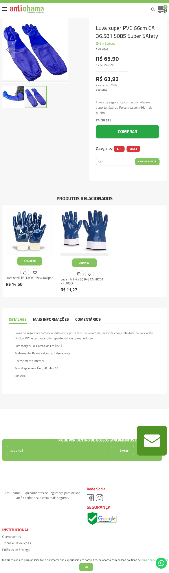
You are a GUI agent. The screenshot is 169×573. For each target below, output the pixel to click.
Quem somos (11, 536)
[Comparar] (24, 272)
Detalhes (18, 319)
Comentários (88, 319)
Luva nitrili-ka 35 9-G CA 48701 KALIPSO (82, 281)
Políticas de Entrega (16, 549)
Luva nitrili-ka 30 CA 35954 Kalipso (29, 277)
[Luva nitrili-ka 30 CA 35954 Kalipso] (30, 231)
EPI (119, 148)
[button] (8, 49)
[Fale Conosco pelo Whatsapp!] (161, 562)
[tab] (21, 319)
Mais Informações (51, 319)
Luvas (133, 148)
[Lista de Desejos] (35, 272)
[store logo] (23, 9)
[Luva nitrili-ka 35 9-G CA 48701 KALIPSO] (85, 232)
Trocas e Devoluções (16, 543)
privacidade (148, 560)
